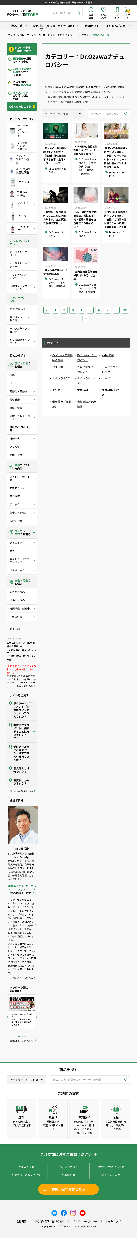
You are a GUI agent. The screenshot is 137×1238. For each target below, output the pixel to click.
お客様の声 (68, 1175)
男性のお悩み (17, 600)
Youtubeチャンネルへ (21, 1040)
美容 (12, 550)
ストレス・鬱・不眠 (20, 478)
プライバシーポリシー (85, 1221)
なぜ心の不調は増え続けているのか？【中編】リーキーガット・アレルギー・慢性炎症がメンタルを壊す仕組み (116, 157)
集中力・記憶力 (18, 512)
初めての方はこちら (20, 106)
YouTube (57, 367)
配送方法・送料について (26, 1175)
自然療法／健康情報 (87, 171)
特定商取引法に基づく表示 (49, 1221)
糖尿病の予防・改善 (20, 428)
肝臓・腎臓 (16, 407)
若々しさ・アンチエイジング (20, 560)
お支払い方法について (110, 1167)
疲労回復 (15, 496)
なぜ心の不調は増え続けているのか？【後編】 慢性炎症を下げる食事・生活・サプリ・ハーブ (55, 155)
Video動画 (108, 355)
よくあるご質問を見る (21, 790)
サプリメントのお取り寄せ (20, 318)
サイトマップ (113, 1221)
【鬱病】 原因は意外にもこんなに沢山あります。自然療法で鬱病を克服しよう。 (54, 219)
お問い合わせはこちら (68, 1189)
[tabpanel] (22, 1013)
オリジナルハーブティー (20, 264)
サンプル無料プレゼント (20, 330)
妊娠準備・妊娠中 (20, 608)
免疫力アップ (17, 488)
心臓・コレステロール (20, 417)
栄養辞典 (82, 390)
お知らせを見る (25, 685)
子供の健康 (16, 616)
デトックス (16, 504)
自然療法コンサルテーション (20, 287)
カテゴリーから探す (43, 27)
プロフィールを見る (22, 978)
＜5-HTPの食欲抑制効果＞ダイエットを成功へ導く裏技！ (86, 150)
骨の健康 (15, 399)
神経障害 (15, 438)
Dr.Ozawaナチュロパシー (57, 170)
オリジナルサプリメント (20, 253)
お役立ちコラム (68, 1167)
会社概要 (21, 1221)
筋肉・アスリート (20, 455)
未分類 (56, 390)
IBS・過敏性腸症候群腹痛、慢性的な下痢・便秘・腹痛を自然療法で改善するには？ (85, 219)
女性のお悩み (17, 592)
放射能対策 (16, 520)
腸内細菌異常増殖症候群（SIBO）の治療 (85, 275)
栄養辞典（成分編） (87, 166)
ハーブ (106, 378)
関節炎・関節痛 (18, 391)
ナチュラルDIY (61, 378)
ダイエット (16, 542)
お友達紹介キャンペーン (20, 341)
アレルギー (16, 446)
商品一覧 (17, 26)
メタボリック (17, 570)
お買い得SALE (18, 309)
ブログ (85, 35)
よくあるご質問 (115, 26)
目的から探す (66, 26)
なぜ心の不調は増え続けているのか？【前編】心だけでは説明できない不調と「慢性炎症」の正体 (116, 219)
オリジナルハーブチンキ (20, 276)
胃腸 (12, 375)
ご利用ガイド (90, 26)
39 (125, 310)
